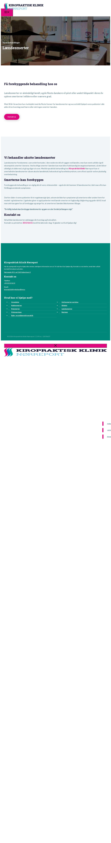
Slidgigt (64, 305)
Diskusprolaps (16, 312)
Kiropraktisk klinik (77, 168)
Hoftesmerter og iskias (70, 302)
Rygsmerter (15, 309)
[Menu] (7, 12)
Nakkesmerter (16, 305)
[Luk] (55, 346)
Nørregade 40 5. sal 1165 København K (17, 272)
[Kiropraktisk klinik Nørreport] (23, 12)
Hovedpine (15, 302)
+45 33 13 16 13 (9, 283)
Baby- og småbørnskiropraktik (22, 315)
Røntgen (65, 312)
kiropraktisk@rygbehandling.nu (14, 289)
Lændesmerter (67, 309)
